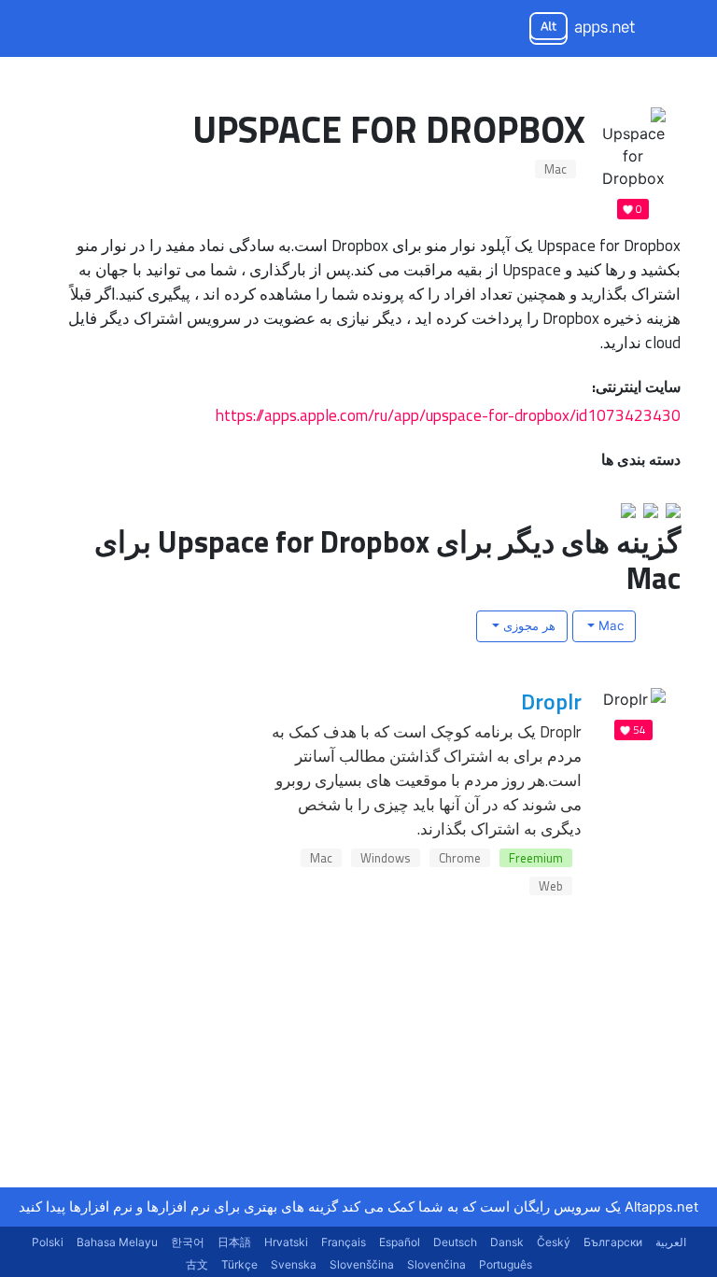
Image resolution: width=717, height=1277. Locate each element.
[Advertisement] (541, 1070)
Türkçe (239, 1264)
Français (343, 1242)
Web (551, 886)
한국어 (187, 1242)
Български (612, 1242)
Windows (385, 858)
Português (505, 1264)
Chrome (460, 858)
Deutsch (455, 1242)
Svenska (293, 1264)
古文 (197, 1264)
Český (553, 1242)
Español (399, 1242)
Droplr (551, 701)
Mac (555, 169)
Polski (47, 1242)
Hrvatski (286, 1242)
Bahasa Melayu (117, 1242)
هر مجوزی (527, 625)
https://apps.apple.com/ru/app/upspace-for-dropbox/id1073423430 (448, 415)
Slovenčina (436, 1264)
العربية (670, 1242)
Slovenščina (362, 1264)
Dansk (507, 1242)
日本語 (234, 1242)
